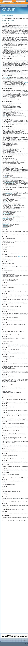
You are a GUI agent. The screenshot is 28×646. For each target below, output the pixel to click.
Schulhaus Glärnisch (12, 216)
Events (13, 6)
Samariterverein (5, 179)
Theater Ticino (20, 256)
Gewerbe (8, 186)
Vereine (6, 176)
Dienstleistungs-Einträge (9, 182)
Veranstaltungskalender (12, 184)
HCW (5, 29)
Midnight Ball (5, 115)
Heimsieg (18, 29)
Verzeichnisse (22, 6)
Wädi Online (8, 9)
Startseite (6, 6)
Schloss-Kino (12, 97)
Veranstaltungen (5, 227)
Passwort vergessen (17, 2)
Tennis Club (5, 226)
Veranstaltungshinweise (12, 203)
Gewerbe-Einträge (8, 193)
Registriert (7, 2)
